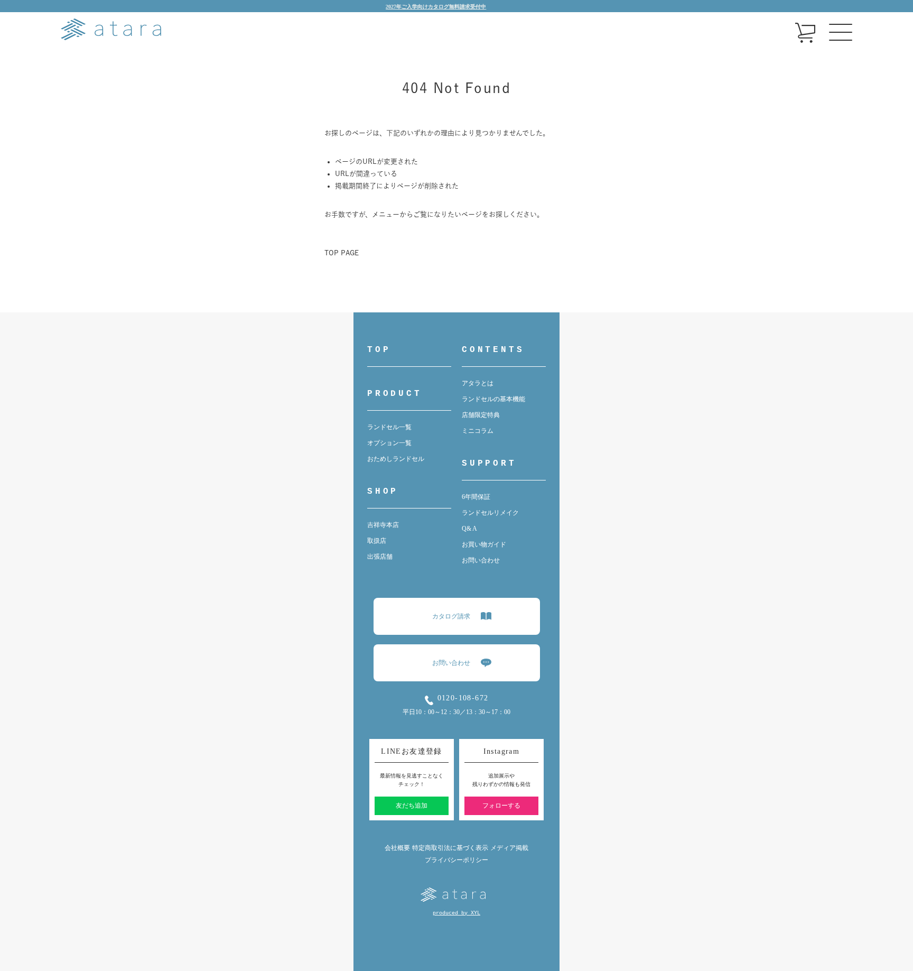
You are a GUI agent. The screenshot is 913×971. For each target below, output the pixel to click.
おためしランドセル (395, 459)
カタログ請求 (451, 616)
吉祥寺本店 (383, 525)
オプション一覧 (389, 443)
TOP (378, 350)
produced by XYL (456, 913)
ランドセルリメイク (490, 512)
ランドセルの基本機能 (493, 399)
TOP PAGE (341, 252)
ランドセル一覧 (389, 427)
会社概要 (397, 848)
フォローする (501, 805)
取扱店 (376, 540)
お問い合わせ (481, 560)
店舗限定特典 (481, 415)
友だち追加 (411, 805)
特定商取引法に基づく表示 (450, 848)
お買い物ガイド (484, 544)
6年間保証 (476, 497)
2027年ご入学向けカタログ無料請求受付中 (418, 7)
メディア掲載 (509, 848)
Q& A (469, 528)
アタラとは (477, 383)
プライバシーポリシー (456, 860)
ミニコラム (477, 430)
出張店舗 (380, 556)
